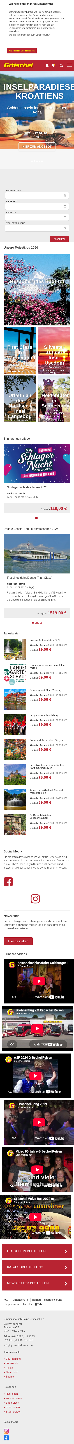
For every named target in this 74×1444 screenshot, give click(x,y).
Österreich (12, 1372)
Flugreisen (12, 1393)
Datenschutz (20, 1299)
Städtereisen (13, 1411)
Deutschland (13, 1358)
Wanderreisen (14, 1398)
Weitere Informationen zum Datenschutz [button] (28, 35)
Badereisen (12, 1402)
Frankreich (12, 1363)
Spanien (10, 1376)
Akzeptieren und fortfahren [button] (22, 51)
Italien (9, 1367)
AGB (6, 1299)
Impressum (12, 1304)
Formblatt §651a (33, 1304)
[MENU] (69, 65)
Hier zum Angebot (37, 152)
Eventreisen (13, 1407)
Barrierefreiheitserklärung (47, 1299)
